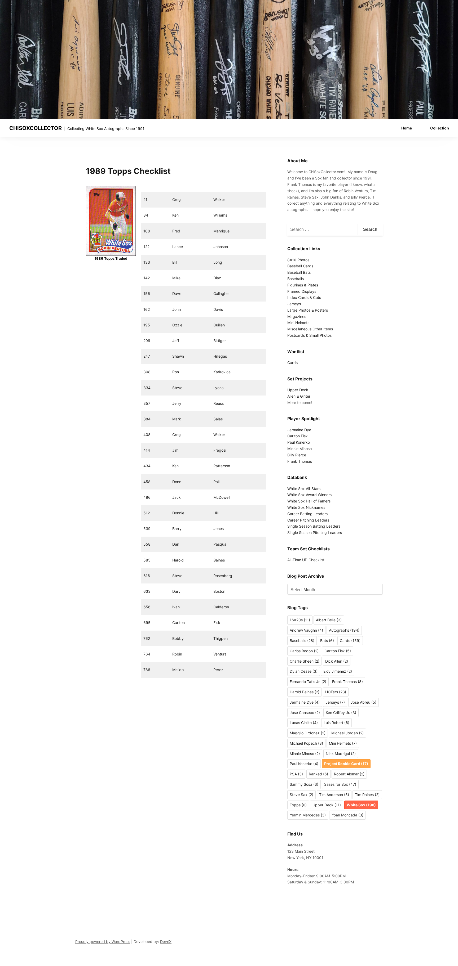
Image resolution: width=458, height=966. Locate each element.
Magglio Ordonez (307, 733)
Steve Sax (301, 794)
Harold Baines (304, 692)
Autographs (344, 630)
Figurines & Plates (302, 285)
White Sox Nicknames (306, 507)
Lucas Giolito (304, 722)
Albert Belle (329, 620)
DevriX (165, 941)
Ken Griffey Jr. (341, 712)
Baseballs (295, 278)
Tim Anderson (334, 794)
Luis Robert (336, 722)
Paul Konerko (298, 442)
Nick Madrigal (341, 753)
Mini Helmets (298, 322)
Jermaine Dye (299, 430)
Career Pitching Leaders (308, 520)
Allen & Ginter (298, 396)
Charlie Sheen (304, 661)
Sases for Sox (340, 784)
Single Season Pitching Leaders (314, 532)
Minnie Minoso (299, 448)
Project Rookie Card (346, 763)
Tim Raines (367, 794)
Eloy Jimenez (337, 671)
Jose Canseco (305, 712)
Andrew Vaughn (306, 630)
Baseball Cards (300, 266)
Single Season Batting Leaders (313, 526)
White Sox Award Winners (309, 494)
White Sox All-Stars (303, 488)
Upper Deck (297, 390)
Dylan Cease (304, 671)
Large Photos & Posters (307, 310)
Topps (298, 805)
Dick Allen (336, 661)
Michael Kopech (306, 743)
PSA (296, 774)
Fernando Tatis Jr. (308, 681)
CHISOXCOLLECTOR (35, 128)
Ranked (318, 774)
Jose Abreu (363, 702)
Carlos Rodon (304, 651)
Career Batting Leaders (307, 513)
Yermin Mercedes (308, 815)
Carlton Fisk (297, 436)
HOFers (335, 692)
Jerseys (294, 304)
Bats (327, 640)
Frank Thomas (299, 461)
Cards (292, 362)
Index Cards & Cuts (304, 297)
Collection (439, 128)
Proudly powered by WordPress (102, 941)
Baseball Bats (299, 272)
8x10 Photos (298, 260)
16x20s (300, 620)
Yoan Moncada (347, 815)
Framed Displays (301, 291)
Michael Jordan (347, 733)
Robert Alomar (349, 774)
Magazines (296, 316)
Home (406, 128)
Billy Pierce (296, 455)
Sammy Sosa (304, 784)
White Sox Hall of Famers (309, 501)
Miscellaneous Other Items (310, 329)
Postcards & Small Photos (309, 335)
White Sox (361, 805)
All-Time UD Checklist (305, 560)
